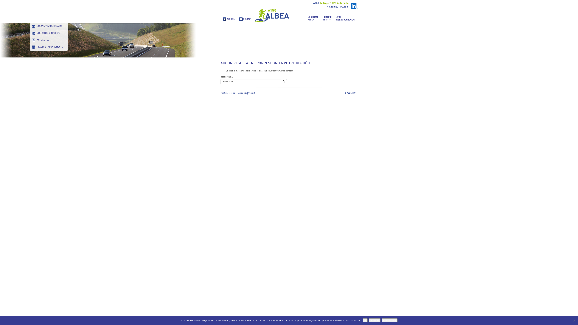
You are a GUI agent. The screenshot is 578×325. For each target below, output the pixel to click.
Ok (365, 320)
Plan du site (242, 93)
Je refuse (374, 320)
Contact (251, 93)
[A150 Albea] (272, 15)
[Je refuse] (574, 320)
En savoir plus (389, 320)
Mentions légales (228, 93)
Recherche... (227, 77)
